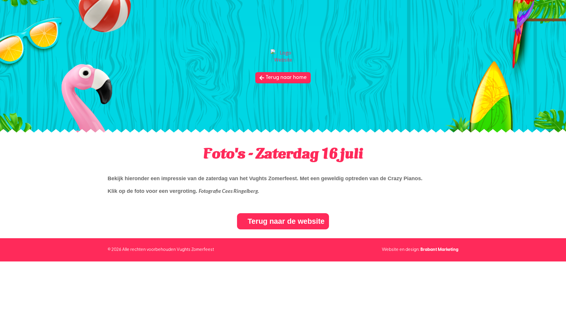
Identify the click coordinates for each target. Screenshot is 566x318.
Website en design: (420, 250)
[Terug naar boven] (557, 309)
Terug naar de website (286, 221)
